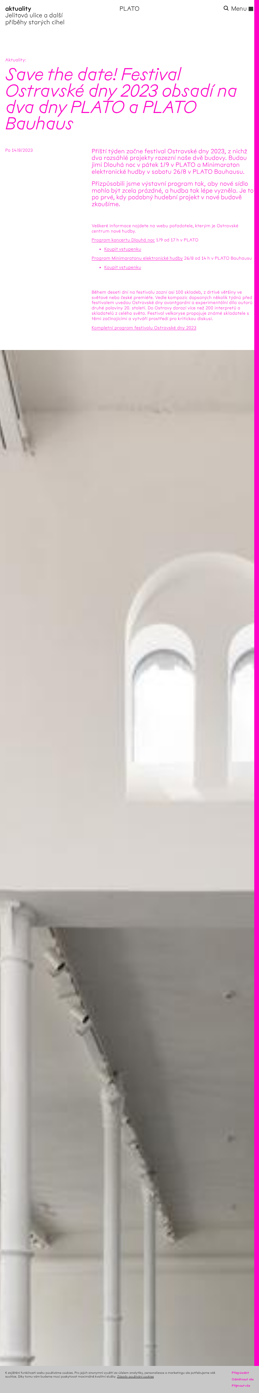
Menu (242, 8)
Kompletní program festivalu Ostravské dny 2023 (144, 327)
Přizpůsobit (240, 1372)
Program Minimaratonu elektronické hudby (137, 258)
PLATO (129, 8)
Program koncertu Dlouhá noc (123, 240)
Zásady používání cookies (135, 1376)
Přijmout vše (241, 1385)
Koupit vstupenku (122, 249)
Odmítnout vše (243, 1379)
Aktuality (15, 60)
